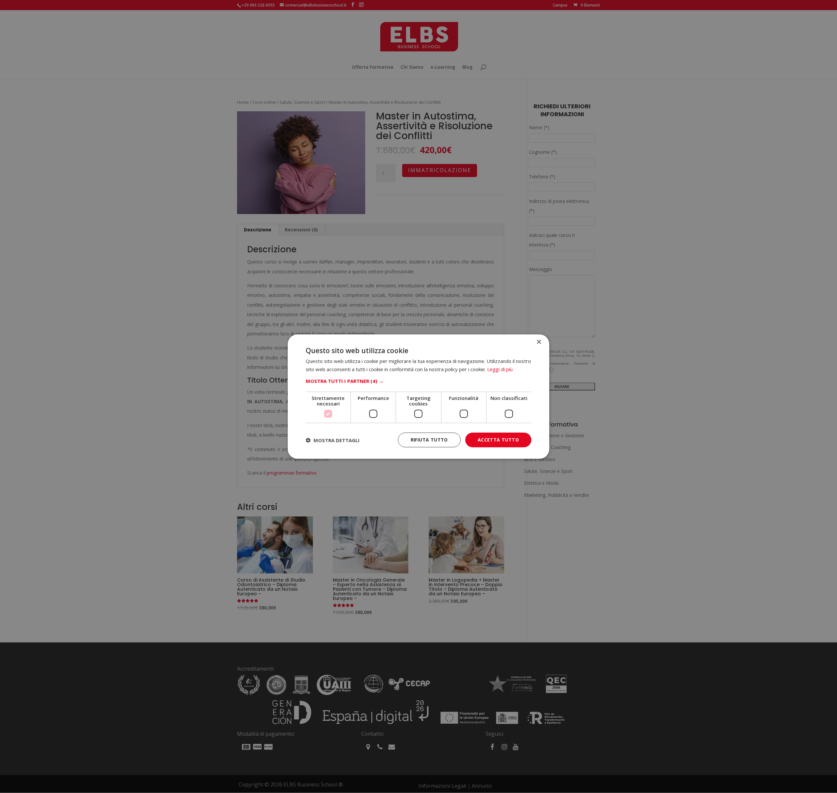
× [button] (538, 341)
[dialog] (418, 396)
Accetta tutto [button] (498, 440)
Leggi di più (500, 369)
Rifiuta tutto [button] (429, 440)
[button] (418, 381)
